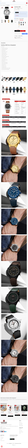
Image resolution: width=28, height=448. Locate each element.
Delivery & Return (3, 440)
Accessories (8, 5)
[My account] (27, 1)
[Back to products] (26, 5)
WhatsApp (18, 33)
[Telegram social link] (19, 37)
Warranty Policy (21, 425)
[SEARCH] (26, 3)
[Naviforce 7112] (24, 408)
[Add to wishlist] (6, 405)
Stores (20, 429)
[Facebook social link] (16, 37)
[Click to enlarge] (2, 18)
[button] (1, 13)
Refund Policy (20, 424)
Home (1, 5)
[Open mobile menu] (1, 1)
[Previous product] (25, 5)
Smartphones (4, 5)
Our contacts (20, 430)
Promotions (20, 428)
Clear (19, 26)
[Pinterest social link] (18, 37)
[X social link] (17, 37)
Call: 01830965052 (25, 33)
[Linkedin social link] (4, 431)
